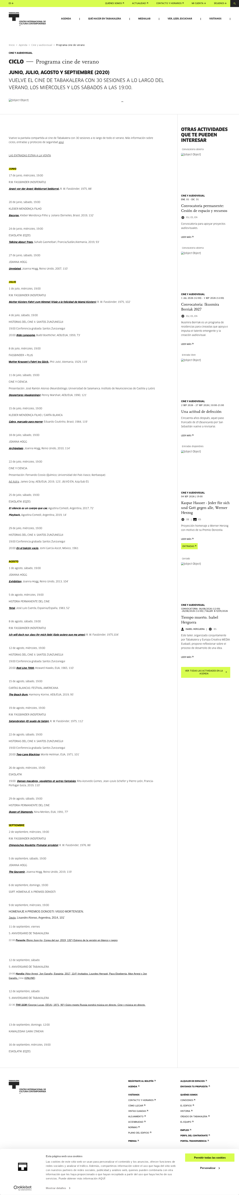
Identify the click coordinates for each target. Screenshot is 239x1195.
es (10, 3)
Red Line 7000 (25, 668)
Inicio (12, 45)
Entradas (188, 546)
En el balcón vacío (27, 548)
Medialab (144, 19)
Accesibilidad (135, 1122)
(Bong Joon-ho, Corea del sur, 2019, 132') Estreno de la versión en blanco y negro (67, 940)
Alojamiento (135, 1117)
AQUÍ (101, 1178)
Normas (132, 1128)
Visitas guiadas (137, 1111)
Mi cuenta (197, 3)
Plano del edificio (138, 1133)
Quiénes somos (113, 3)
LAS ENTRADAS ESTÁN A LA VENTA (30, 155)
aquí (61, 142)
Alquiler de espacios (192, 1081)
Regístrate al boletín (140, 1081)
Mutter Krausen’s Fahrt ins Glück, (29, 362)
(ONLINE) (29, 978)
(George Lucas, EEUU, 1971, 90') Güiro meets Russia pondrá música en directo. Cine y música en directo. (81, 1004)
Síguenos (219, 3)
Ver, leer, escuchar (180, 19)
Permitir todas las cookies (210, 1157)
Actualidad (139, 3)
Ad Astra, (14, 482)
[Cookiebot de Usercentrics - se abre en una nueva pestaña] (22, 1188)
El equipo (185, 1122)
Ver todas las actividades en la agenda (204, 672)
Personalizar (208, 1167)
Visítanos (215, 19)
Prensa (132, 1141)
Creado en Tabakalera (193, 1117)
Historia (185, 1111)
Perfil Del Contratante (194, 1136)
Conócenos (186, 1100)
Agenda (66, 19)
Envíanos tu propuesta (194, 1087)
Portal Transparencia (193, 1141)
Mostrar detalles (56, 1188)
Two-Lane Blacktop (28, 754)
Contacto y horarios (168, 3)
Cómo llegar (135, 1106)
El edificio (186, 1106)
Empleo (184, 1130)
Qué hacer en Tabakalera (104, 19)
